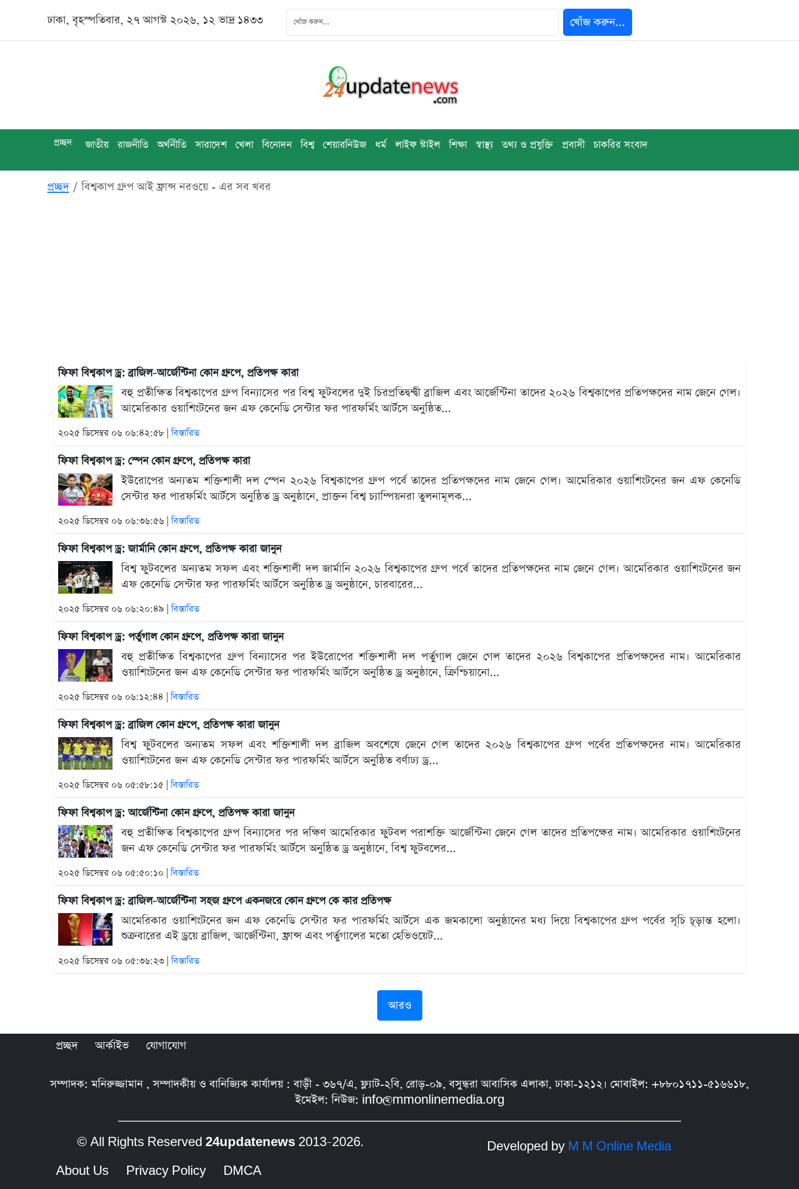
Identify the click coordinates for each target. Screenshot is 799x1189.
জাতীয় (97, 145)
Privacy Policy (166, 1171)
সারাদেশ (211, 145)
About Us (82, 1171)
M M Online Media (619, 1146)
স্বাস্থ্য (484, 145)
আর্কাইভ (112, 1045)
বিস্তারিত (185, 433)
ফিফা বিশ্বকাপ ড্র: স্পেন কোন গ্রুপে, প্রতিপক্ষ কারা (154, 461)
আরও (399, 1005)
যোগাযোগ (166, 1045)
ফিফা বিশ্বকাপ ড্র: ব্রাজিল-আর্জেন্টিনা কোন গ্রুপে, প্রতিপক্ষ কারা (178, 373)
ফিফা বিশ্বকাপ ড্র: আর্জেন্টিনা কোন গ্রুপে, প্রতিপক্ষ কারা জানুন (176, 813)
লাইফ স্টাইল (417, 145)
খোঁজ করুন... (597, 22)
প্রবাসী (573, 145)
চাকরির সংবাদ (621, 145)
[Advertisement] (399, 280)
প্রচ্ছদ (63, 142)
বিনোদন (277, 145)
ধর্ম (380, 145)
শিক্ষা (458, 145)
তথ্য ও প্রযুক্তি (527, 145)
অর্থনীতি (171, 145)
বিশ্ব (307, 145)
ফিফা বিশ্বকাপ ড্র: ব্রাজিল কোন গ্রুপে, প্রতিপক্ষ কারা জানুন (168, 725)
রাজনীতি (132, 145)
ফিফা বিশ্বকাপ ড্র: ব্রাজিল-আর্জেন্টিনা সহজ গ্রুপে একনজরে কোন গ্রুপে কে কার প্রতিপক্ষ (224, 901)
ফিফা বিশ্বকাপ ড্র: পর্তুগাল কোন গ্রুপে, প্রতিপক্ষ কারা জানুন (171, 637)
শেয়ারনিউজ (344, 145)
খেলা (244, 145)
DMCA (242, 1171)
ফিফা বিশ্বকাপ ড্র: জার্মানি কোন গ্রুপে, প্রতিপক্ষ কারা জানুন (170, 549)
